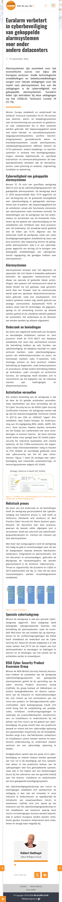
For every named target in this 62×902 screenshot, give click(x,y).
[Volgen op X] (37, 875)
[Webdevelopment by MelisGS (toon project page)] (39, 898)
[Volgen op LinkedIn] (45, 875)
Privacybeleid (36, 886)
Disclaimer (31, 890)
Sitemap (23, 886)
